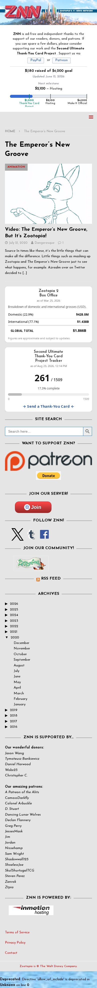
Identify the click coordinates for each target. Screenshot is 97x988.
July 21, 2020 (18, 243)
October (20, 654)
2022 (14, 626)
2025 (14, 610)
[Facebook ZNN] (44, 538)
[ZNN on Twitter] (17, 538)
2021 (13, 632)
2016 (13, 727)
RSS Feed (51, 579)
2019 (13, 710)
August (19, 665)
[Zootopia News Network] (48, 22)
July (16, 671)
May (17, 682)
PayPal (35, 60)
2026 (14, 604)
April (17, 688)
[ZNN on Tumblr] (31, 538)
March (19, 693)
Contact (11, 953)
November (22, 648)
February (20, 699)
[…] (24, 273)
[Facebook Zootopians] (31, 567)
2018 (13, 716)
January (20, 704)
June (17, 676)
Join (36, 507)
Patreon (61, 60)
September (22, 660)
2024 (14, 615)
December (21, 643)
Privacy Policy (15, 942)
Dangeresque (44, 243)
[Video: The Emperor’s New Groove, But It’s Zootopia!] (48, 194)
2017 (13, 721)
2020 (15, 637)
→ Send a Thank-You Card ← (48, 406)
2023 (14, 621)
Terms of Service (17, 932)
